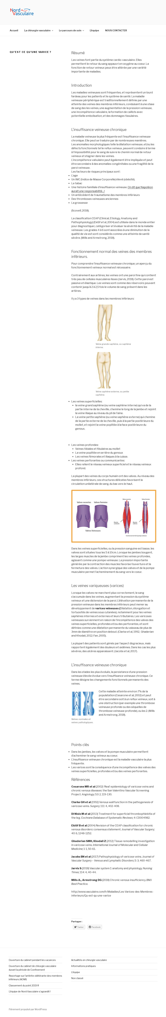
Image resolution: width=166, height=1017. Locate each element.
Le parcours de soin (70, 30)
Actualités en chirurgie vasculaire (89, 960)
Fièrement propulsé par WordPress (28, 1009)
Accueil (14, 30)
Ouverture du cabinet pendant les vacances (32, 960)
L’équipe (94, 30)
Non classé (77, 978)
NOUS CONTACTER (116, 30)
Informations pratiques (83, 966)
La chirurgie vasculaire (37, 30)
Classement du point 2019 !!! (24, 985)
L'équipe (75, 972)
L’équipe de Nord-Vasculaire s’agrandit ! (30, 991)
